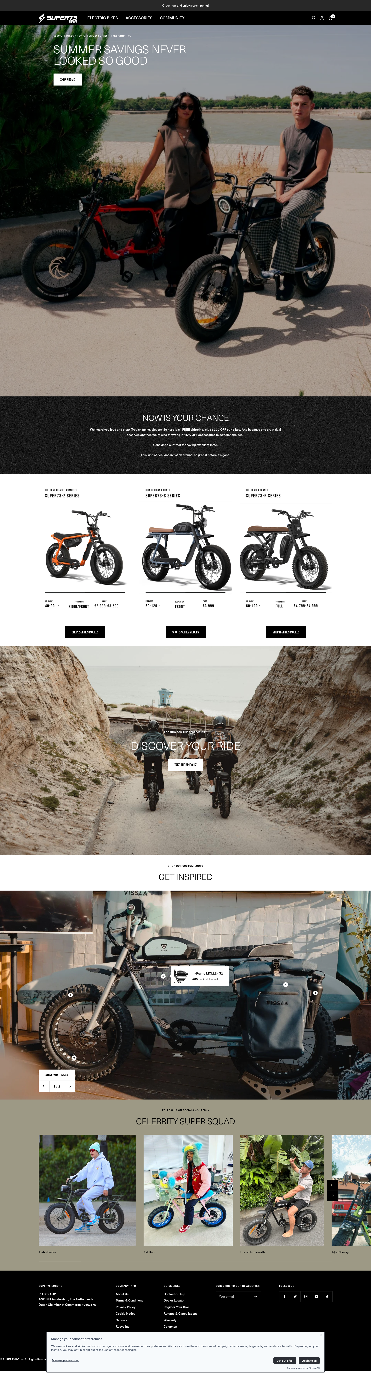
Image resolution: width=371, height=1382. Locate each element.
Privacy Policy (125, 1307)
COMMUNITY (172, 18)
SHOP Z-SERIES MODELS (85, 632)
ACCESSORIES (139, 18)
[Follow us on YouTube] (316, 1296)
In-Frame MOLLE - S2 (207, 973)
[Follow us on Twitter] (295, 1296)
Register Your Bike (176, 1307)
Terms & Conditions (129, 1300)
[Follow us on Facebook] (284, 1296)
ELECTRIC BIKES (102, 18)
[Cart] (330, 18)
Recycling (122, 1326)
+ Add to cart (209, 979)
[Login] (322, 18)
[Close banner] (322, 1334)
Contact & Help (174, 1294)
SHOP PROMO (67, 79)
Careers (121, 1320)
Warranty (170, 1320)
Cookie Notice (125, 1313)
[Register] (255, 1296)
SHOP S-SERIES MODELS (185, 632)
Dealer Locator (174, 1300)
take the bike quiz (185, 765)
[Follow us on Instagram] (305, 1296)
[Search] (314, 18)
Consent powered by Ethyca (301, 1368)
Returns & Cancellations (180, 1313)
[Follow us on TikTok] (327, 1296)
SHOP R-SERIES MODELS (286, 632)
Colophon (170, 1326)
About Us (122, 1294)
